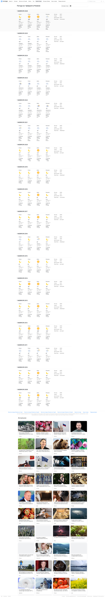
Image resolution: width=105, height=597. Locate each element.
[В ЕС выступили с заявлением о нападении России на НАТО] (44, 464)
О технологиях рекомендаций (81, 596)
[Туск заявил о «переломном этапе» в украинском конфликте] (26, 499)
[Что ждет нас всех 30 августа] (61, 534)
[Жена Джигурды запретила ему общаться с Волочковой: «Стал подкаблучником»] (26, 481)
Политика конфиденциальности (71, 596)
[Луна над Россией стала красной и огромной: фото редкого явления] (26, 551)
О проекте (63, 596)
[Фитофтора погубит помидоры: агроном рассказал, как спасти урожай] (61, 586)
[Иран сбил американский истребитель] (44, 586)
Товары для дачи (93, 412)
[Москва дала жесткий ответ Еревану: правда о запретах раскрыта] (61, 429)
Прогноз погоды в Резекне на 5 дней (31, 412)
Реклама (9, 596)
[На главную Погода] (5, 1)
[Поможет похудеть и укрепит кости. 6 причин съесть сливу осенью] (79, 446)
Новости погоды (78, 412)
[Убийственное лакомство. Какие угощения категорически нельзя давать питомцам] (61, 499)
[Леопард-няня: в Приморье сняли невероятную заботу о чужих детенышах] (26, 446)
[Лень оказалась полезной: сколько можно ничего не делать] (44, 516)
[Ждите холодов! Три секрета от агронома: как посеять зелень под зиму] (79, 534)
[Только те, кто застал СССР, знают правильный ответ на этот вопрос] (44, 481)
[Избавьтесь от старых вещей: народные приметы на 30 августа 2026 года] (79, 464)
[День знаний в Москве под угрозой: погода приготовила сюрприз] (61, 481)
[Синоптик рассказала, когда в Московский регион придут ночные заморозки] (79, 499)
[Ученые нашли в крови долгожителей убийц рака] (61, 464)
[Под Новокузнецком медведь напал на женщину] (61, 446)
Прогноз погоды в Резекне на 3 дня (15, 412)
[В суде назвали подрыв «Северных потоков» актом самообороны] (79, 516)
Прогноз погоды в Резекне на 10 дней (65, 412)
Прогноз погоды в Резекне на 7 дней (48, 412)
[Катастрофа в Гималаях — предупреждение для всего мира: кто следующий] (26, 429)
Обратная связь (89, 596)
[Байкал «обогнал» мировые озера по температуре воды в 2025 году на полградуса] (79, 568)
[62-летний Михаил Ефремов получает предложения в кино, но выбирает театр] (44, 568)
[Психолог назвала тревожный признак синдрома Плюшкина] (79, 481)
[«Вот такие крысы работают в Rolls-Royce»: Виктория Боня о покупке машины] (44, 446)
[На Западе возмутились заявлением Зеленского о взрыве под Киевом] (79, 429)
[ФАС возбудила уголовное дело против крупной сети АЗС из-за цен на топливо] (26, 568)
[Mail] (1, 1)
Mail (1, 596)
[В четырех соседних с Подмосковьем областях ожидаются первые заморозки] (44, 534)
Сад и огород (85, 412)
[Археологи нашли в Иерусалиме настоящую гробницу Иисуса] (61, 516)
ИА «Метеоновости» (101, 596)
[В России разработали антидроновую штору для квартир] (79, 551)
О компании (5, 596)
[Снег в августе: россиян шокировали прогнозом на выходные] (26, 534)
